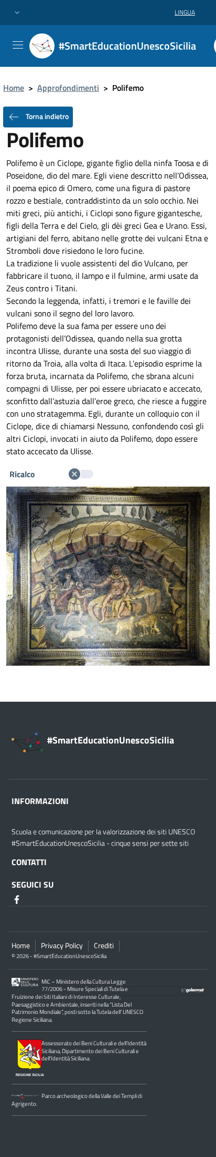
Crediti (104, 945)
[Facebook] (18, 899)
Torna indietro (46, 116)
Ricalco (23, 474)
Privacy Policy (62, 945)
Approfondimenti (68, 87)
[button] (17, 13)
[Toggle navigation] (18, 45)
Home (13, 87)
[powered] (192, 989)
